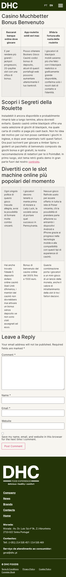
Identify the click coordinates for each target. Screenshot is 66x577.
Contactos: (9, 538)
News (6, 498)
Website (6, 421)
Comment (9, 354)
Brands (7, 504)
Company (9, 492)
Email (6, 408)
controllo (34, 161)
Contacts (9, 510)
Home (7, 515)
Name (6, 395)
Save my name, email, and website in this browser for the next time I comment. (32, 438)
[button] (60, 5)
